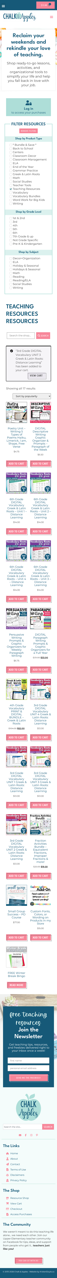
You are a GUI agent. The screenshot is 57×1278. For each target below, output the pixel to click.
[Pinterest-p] (37, 1135)
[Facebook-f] (25, 1135)
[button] (3, 5)
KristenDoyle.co (47, 1272)
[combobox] (22, 1127)
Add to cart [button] (16, 463)
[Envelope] (20, 1135)
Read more (16, 985)
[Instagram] (31, 1135)
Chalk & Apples (21, 1272)
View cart (36, 375)
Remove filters (28, 130)
